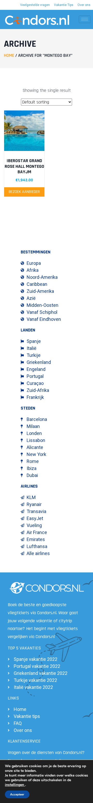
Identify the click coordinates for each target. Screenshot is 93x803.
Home (9, 55)
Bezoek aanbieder (24, 192)
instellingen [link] (15, 784)
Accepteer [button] (17, 794)
